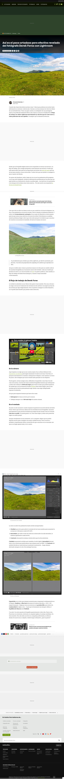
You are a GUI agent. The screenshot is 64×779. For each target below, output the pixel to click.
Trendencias (48, 751)
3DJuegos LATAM (14, 766)
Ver (32, 667)
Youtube (61, 4)
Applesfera (5, 754)
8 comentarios (7, 50)
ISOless (33, 386)
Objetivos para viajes (43, 712)
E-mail (18, 51)
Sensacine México (22, 767)
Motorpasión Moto (39, 753)
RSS (48, 734)
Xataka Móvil (5, 752)
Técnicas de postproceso (15, 724)
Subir (58, 745)
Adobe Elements (16, 730)
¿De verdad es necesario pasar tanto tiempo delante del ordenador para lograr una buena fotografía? (40, 202)
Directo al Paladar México (32, 767)
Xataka (4, 751)
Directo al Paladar (32, 751)
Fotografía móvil (6, 723)
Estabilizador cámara (19, 712)
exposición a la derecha (15, 374)
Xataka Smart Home (5, 757)
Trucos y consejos (16, 721)
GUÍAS (37, 4)
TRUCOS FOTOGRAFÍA (22, 4)
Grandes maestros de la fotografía (7, 731)
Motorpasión (39, 751)
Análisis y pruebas (7, 721)
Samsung (14, 33)
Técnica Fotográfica (25, 727)
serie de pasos (46, 170)
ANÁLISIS (14, 4)
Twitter (14, 51)
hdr (33, 271)
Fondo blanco (28, 712)
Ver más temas (6, 734)
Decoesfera (48, 752)
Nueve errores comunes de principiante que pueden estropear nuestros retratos (40, 627)
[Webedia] (61, 1)
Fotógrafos (25, 721)
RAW (24, 730)
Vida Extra (13, 752)
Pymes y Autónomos (56, 753)
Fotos (19, 33)
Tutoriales (17, 634)
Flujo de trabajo (34, 634)
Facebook (55, 4)
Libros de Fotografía (5, 727)
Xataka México (6, 766)
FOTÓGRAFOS (44, 4)
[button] (18, 102)
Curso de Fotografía (15, 727)
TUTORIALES (32, 4)
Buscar (59, 740)
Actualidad (25, 723)
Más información (41, 777)
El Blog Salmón (57, 751)
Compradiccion (49, 754)
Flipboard (57, 4)
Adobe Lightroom (24, 634)
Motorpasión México (39, 767)
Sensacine (22, 751)
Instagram (59, 4)
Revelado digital (42, 634)
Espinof (21, 752)
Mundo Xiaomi (5, 759)
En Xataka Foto (31, 199)
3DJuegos (13, 751)
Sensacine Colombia (22, 770)
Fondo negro (35, 712)
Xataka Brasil (5, 768)
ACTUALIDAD (7, 4)
